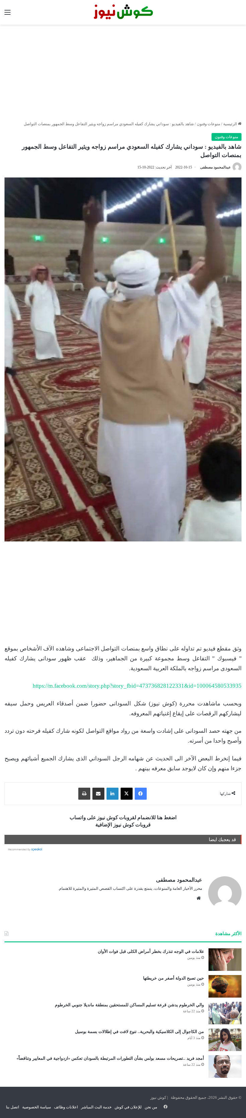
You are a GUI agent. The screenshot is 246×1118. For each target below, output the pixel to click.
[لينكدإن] (112, 794)
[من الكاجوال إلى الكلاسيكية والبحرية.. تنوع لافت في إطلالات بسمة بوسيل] (225, 1040)
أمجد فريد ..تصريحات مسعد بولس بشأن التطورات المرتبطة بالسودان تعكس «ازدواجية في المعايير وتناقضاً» (110, 1058)
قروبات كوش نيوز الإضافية (123, 825)
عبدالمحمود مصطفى (215, 167)
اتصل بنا (12, 1107)
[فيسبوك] (141, 794)
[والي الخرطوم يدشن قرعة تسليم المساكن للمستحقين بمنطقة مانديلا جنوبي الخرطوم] (225, 1013)
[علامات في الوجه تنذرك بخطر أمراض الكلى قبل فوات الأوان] (225, 959)
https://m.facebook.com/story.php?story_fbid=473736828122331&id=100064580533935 (137, 686)
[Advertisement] (123, 73)
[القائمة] (7, 14)
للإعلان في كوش (128, 1107)
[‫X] (127, 794)
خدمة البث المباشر (96, 1107)
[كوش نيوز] (123, 12)
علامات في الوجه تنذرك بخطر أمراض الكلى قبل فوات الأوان (151, 951)
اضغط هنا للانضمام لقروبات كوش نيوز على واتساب (123, 817)
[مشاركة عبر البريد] (98, 794)
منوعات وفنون (208, 124)
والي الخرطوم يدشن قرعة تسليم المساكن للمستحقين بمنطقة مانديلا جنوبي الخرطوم (129, 1005)
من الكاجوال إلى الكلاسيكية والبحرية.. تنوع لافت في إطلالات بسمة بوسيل (139, 1031)
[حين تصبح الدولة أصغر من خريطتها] (225, 986)
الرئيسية (230, 124)
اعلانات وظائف (66, 1107)
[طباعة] (84, 794)
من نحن (151, 1107)
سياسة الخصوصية (36, 1107)
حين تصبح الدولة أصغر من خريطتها (173, 978)
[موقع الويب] (198, 898)
